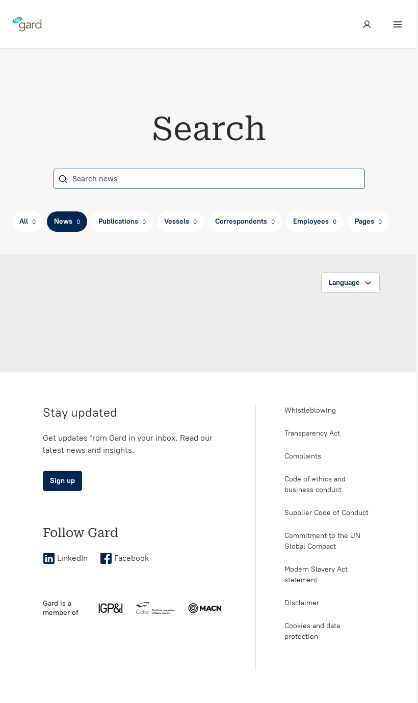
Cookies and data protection (312, 631)
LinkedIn (72, 558)
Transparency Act (312, 433)
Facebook (131, 558)
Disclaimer (301, 603)
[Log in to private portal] (367, 24)
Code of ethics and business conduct (315, 484)
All (27, 221)
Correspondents (245, 221)
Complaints (302, 456)
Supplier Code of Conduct (326, 512)
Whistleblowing (310, 410)
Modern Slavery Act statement (316, 574)
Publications (122, 221)
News (67, 221)
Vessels (180, 221)
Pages (368, 221)
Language (344, 282)
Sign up (62, 480)
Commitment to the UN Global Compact (322, 541)
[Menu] (397, 24)
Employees (314, 221)
